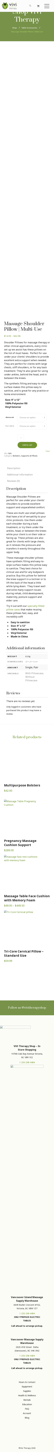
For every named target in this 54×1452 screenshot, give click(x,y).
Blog (27, 1417)
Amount (10, 417)
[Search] (30, 6)
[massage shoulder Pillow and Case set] (27, 71)
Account (27, 1413)
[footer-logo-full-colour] (9, 6)
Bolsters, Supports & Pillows (25, 456)
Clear (48, 451)
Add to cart (27, 445)
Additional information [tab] (20, 474)
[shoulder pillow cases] (27, 208)
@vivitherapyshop (34, 1008)
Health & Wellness (27, 1395)
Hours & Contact (27, 1382)
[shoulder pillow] (11, 208)
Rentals (27, 1399)
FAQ (27, 1408)
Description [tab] (13, 468)
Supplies (27, 1391)
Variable (9, 426)
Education (27, 1404)
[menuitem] (21, 6)
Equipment (27, 1386)
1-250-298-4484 (27, 1062)
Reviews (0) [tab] (13, 481)
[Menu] (47, 6)
